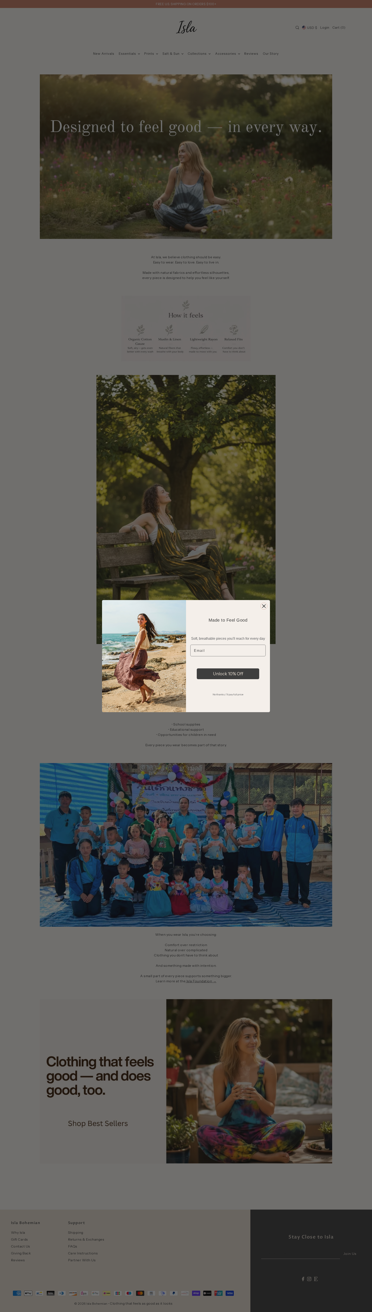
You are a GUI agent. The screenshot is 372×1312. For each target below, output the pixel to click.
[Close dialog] (264, 606)
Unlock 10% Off (228, 673)
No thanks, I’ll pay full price (228, 694)
